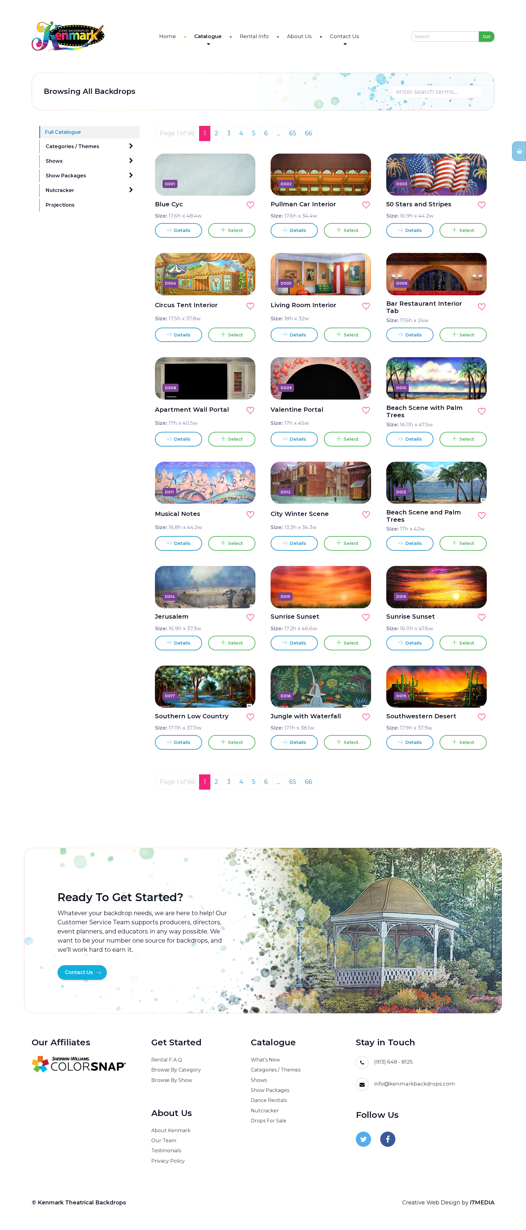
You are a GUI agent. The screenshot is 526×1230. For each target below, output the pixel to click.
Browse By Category (176, 1070)
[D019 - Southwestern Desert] (475, 695)
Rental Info (254, 36)
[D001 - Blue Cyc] (244, 184)
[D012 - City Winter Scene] (359, 492)
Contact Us (344, 36)
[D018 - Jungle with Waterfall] (359, 695)
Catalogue (208, 36)
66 (308, 133)
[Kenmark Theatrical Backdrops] (68, 36)
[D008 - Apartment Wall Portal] (244, 387)
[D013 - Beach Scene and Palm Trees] (475, 492)
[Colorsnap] (84, 1064)
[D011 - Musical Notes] (244, 492)
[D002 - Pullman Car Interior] (359, 184)
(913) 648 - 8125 (393, 1062)
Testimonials (166, 1151)
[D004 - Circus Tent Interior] (244, 283)
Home (167, 36)
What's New (265, 1060)
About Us (299, 36)
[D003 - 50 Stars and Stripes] (475, 184)
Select (234, 230)
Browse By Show (171, 1080)
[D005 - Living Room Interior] (359, 283)
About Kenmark (171, 1130)
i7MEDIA (482, 1202)
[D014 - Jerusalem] (244, 596)
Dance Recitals (269, 1100)
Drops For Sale (268, 1121)
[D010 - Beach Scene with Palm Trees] (475, 387)
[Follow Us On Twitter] (363, 1139)
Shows (54, 161)
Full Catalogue (63, 132)
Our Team (163, 1140)
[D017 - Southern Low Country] (244, 695)
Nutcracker (60, 190)
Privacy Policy (168, 1161)
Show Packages (66, 176)
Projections (60, 205)
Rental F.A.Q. (167, 1060)
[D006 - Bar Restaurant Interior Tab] (475, 283)
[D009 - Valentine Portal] (359, 387)
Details (181, 230)
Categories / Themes (72, 146)
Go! (486, 36)
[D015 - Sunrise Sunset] (359, 596)
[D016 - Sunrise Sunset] (475, 596)
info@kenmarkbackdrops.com (414, 1084)
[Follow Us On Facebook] (387, 1139)
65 (292, 133)
